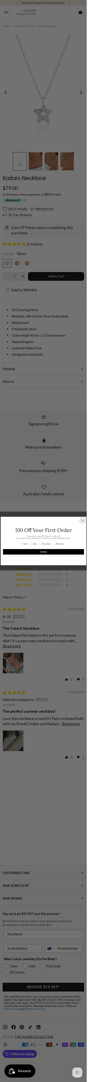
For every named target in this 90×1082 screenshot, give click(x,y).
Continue (43, 552)
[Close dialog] (82, 520)
